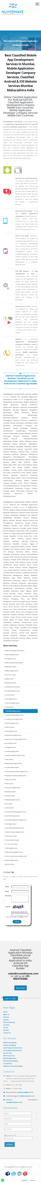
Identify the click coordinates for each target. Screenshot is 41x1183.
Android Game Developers (14, 663)
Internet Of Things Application (15, 739)
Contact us (7, 1033)
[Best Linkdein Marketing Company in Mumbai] (19, 1173)
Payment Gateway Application (15, 775)
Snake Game (9, 808)
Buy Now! (20, 988)
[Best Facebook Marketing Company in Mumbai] (7, 1173)
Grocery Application (12, 723)
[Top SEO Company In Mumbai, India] (20, 1164)
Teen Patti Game (11, 836)
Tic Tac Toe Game (11, 844)
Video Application (11, 848)
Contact (32, 1180)
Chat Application (11, 699)
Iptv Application (10, 743)
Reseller (6, 1030)
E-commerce (7, 1063)
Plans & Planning (9, 1022)
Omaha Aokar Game (12, 767)
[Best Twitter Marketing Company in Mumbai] (13, 1173)
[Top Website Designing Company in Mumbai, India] (13, 8)
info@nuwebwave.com (27, 1096)
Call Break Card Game (12, 687)
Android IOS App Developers (14, 650)
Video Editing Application (14, 852)
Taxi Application (11, 824)
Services (6, 1017)
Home (16, 38)
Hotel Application (11, 731)
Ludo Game (9, 759)
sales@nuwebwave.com (14, 1102)
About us (6, 1014)
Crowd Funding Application (14, 715)
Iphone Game (9, 864)
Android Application (12, 654)
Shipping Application (12, 800)
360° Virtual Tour (9, 1056)
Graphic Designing (9, 1045)
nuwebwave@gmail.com (25, 1092)
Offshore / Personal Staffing (12, 1066)
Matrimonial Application (13, 763)
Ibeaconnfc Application (13, 735)
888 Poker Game (10, 667)
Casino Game (9, 695)
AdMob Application (11, 671)
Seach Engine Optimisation (12, 1048)
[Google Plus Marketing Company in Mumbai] (25, 1173)
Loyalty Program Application (15, 755)
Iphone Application (11, 860)
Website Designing (9, 1042)
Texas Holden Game (12, 840)
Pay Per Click (7, 1053)
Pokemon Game (10, 779)
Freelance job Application (14, 719)
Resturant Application (13, 787)
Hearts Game (9, 727)
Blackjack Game (10, 683)
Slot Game (8, 804)
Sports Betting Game (12, 816)
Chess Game (9, 707)
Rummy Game (10, 796)
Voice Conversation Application (16, 856)
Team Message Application (14, 828)
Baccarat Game (10, 675)
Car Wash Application (12, 691)
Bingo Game (9, 679)
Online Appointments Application (16, 771)
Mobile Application (9, 1058)
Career (5, 1027)
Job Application (10, 747)
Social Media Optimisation (12, 1050)
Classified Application (12, 711)
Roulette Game (10, 792)
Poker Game (9, 783)
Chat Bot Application (12, 703)
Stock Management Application (16, 820)
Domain (6, 1020)
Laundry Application (12, 751)
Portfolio (6, 1025)
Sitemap (24, 1180)
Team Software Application (14, 832)
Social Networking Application (15, 812)
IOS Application (10, 658)
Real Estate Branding (10, 1061)
